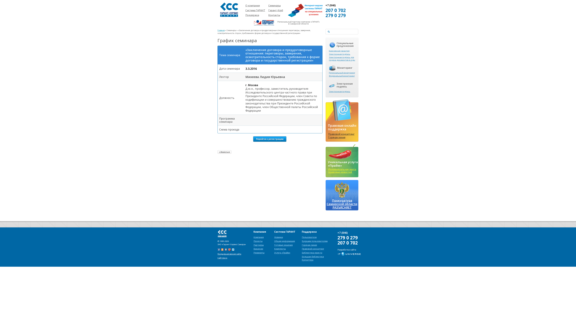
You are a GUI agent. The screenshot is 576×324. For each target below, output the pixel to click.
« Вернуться (224, 152)
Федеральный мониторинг (342, 76)
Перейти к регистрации (270, 139)
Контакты (274, 15)
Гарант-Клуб (275, 10)
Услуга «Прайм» (282, 252)
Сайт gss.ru (222, 258)
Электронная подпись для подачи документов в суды (342, 58)
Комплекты (280, 248)
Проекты (258, 241)
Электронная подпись (339, 54)
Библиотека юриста (312, 252)
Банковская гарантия (339, 51)
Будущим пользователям (315, 241)
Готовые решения (283, 245)
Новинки (278, 237)
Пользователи (309, 237)
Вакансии (258, 248)
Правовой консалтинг (341, 134)
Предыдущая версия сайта (229, 254)
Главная (221, 30)
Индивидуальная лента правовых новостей (342, 171)
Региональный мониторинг (342, 72)
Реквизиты (259, 252)
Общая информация (284, 241)
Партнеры (259, 245)
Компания (259, 237)
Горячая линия (336, 137)
